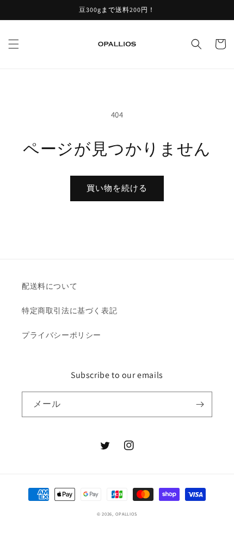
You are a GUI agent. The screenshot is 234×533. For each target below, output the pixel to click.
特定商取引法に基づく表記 (69, 310)
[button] (14, 44)
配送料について (49, 286)
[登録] (200, 404)
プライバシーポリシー (61, 335)
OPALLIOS (126, 514)
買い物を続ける (117, 188)
